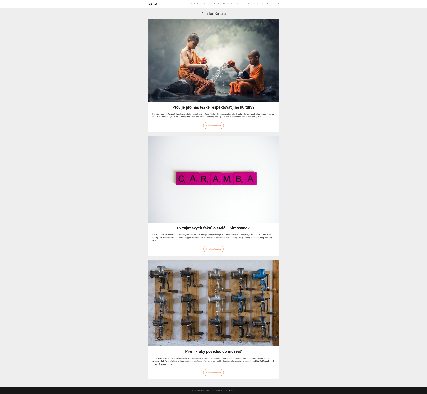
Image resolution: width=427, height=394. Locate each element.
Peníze (233, 4)
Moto (220, 4)
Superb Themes (229, 390)
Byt (195, 4)
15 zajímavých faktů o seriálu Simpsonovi (213, 228)
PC (229, 4)
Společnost (257, 4)
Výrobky (270, 4)
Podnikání (241, 4)
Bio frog (153, 4)
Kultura (206, 4)
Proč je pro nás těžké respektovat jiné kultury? (213, 107)
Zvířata (277, 4)
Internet (200, 4)
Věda (264, 4)
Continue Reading (213, 125)
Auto (191, 4)
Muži (225, 4)
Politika (249, 4)
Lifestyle (214, 4)
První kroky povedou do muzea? (213, 351)
